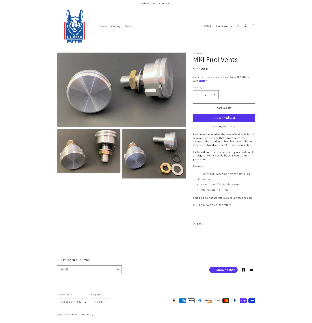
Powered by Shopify (84, 314)
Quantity (197, 87)
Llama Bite (69, 314)
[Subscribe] (118, 269)
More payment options (224, 126)
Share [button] (200, 223)
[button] (238, 26)
